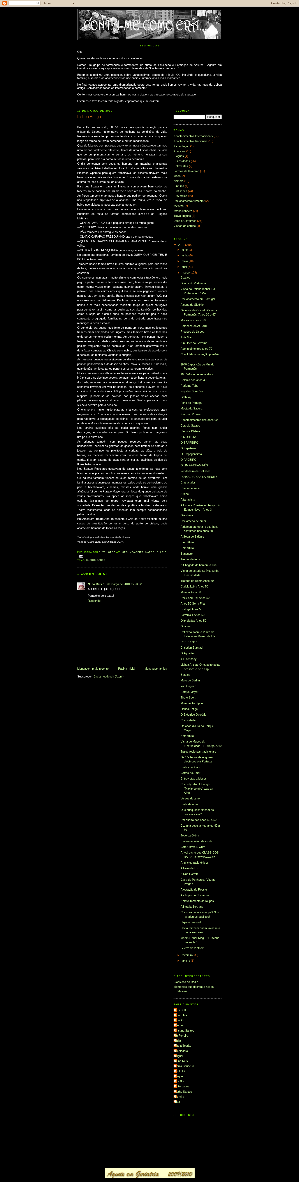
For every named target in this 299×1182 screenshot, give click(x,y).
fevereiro (187, 955)
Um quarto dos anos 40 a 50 (198, 820)
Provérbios (180, 196)
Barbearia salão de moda (196, 841)
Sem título (187, 542)
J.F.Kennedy (189, 659)
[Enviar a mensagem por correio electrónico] (81, 556)
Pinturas (179, 186)
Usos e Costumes (185, 220)
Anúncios (179, 151)
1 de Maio (187, 337)
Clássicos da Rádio (186, 982)
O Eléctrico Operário (193, 714)
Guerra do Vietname (193, 283)
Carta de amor (190, 804)
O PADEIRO (188, 459)
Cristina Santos (184, 1030)
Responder (94, 600)
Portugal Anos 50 (191, 609)
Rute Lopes (182, 1086)
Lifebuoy (186, 397)
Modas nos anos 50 (193, 320)
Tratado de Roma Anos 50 (197, 580)
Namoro (178, 181)
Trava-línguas (182, 215)
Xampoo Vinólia (191, 414)
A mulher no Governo (194, 343)
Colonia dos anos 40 (193, 380)
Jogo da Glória (190, 835)
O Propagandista (191, 454)
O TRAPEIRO (189, 442)
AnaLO (179, 1020)
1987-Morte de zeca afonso (198, 374)
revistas (179, 206)
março (186, 272)
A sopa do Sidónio (192, 304)
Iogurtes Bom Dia (192, 391)
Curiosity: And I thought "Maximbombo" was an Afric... (197, 788)
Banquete (187, 553)
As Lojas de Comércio (195, 895)
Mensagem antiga (155, 668)
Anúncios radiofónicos (195, 862)
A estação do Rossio (194, 889)
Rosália (179, 1081)
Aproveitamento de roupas (197, 901)
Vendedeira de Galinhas (196, 471)
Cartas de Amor (190, 767)
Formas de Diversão (186, 171)
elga (177, 1101)
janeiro (186, 960)
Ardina (185, 494)
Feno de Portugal (191, 402)
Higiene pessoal (191, 922)
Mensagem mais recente (93, 668)
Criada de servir (191, 488)
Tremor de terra (190, 559)
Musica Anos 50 (191, 592)
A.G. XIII (180, 1010)
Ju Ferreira (181, 1035)
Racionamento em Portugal (198, 299)
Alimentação (181, 146)
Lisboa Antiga (189, 709)
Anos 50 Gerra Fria (193, 603)
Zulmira (179, 1096)
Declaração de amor (193, 521)
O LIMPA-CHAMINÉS (194, 465)
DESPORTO (189, 642)
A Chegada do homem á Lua (198, 565)
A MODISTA (188, 437)
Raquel (179, 1076)
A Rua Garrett (189, 874)
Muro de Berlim (190, 680)
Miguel (179, 1056)
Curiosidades (96, 560)
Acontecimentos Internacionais (193, 136)
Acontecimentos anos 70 (196, 348)
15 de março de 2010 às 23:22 (122, 584)
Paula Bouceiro (184, 1066)
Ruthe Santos (183, 1091)
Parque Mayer (189, 691)
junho (185, 255)
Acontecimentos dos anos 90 (199, 420)
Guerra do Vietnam (192, 948)
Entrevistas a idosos (194, 778)
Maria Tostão (183, 1045)
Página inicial (126, 668)
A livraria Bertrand (192, 906)
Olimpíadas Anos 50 (193, 620)
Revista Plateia (190, 431)
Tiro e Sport (188, 697)
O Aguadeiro (188, 653)
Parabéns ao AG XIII (194, 326)
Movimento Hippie (192, 703)
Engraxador (188, 482)
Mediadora (181, 1051)
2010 (181, 245)
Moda (177, 176)
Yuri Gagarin (188, 686)
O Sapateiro (188, 448)
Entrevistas (181, 166)
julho (185, 249)
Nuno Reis (95, 584)
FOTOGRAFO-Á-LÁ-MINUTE (199, 476)
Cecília (179, 1025)
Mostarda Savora (191, 408)
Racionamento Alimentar (189, 201)
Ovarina (185, 626)
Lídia (178, 1040)
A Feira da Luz (190, 868)
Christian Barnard (191, 647)
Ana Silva (181, 1015)
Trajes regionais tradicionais (198, 751)
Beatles (185, 277)
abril (185, 266)
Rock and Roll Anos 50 (195, 598)
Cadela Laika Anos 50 (194, 586)
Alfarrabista (188, 499)
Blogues (179, 156)
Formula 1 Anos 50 (192, 615)
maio (185, 261)
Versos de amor (191, 798)
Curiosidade (188, 720)
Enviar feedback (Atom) (108, 676)
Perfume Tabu (189, 385)
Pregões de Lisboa (192, 331)
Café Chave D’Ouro (193, 847)
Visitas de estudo (185, 226)
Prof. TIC (180, 1071)
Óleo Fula (187, 515)
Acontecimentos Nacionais (191, 141)
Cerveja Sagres (190, 425)
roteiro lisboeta (183, 211)
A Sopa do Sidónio (192, 536)
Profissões (180, 191)
